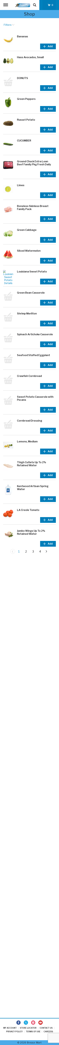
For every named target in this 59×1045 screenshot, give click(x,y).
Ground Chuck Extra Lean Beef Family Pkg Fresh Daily (34, 163)
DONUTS (22, 78)
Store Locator (28, 1028)
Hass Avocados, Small (30, 57)
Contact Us (46, 1028)
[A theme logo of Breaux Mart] (22, 5)
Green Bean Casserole (31, 292)
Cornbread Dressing (29, 420)
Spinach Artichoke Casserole (35, 334)
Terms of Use (33, 1031)
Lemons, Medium (27, 441)
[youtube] (40, 1022)
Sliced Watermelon (29, 250)
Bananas (22, 36)
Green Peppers (26, 98)
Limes (20, 185)
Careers (48, 1031)
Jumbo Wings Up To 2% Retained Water (31, 532)
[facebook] (18, 1022)
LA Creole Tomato (28, 510)
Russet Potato (26, 119)
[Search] (34, 3)
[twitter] (26, 1022)
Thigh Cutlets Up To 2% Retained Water (31, 464)
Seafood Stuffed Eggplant (33, 355)
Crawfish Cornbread (29, 376)
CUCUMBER (24, 140)
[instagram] (33, 1022)
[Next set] (46, 551)
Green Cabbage (27, 229)
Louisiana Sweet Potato (32, 271)
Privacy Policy (14, 1031)
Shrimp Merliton (27, 313)
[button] (48, 46)
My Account (10, 1028)
